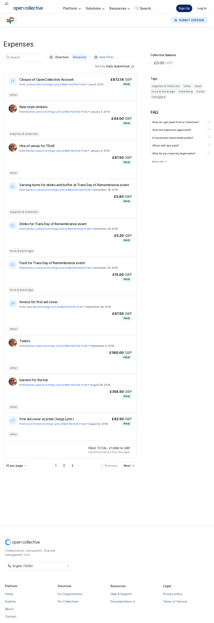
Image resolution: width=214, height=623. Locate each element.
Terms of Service (175, 601)
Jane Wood (33, 306)
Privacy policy (172, 594)
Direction (70, 57)
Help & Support (121, 594)
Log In (201, 8)
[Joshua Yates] (13, 81)
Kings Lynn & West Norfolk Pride (65, 84)
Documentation (121, 601)
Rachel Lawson (35, 111)
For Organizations (70, 594)
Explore (10, 601)
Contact (11, 616)
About (9, 609)
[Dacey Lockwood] (13, 186)
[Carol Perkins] (13, 420)
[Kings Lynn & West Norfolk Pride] (11, 20)
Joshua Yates (34, 84)
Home (9, 594)
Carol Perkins (34, 423)
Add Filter (106, 57)
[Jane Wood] (13, 303)
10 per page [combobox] (14, 465)
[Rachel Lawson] (13, 108)
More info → (159, 161)
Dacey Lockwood (37, 189)
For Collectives (68, 601)
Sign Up (184, 8)
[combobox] (114, 66)
